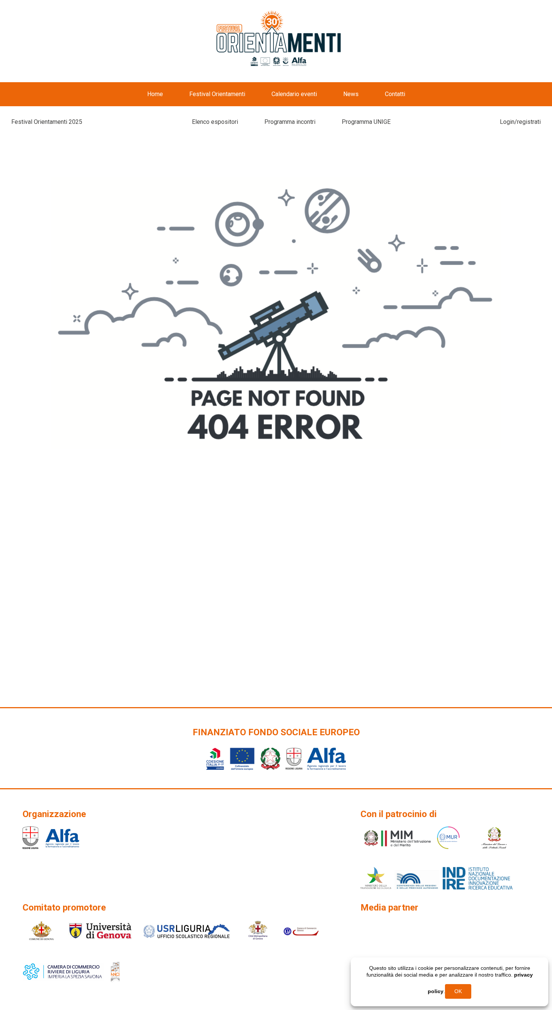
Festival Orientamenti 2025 (46, 121)
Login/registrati (520, 121)
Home (155, 94)
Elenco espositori (215, 121)
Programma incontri (289, 121)
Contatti (395, 94)
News (351, 94)
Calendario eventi (294, 94)
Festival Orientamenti (217, 94)
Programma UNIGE (366, 121)
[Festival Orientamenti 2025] (279, 39)
